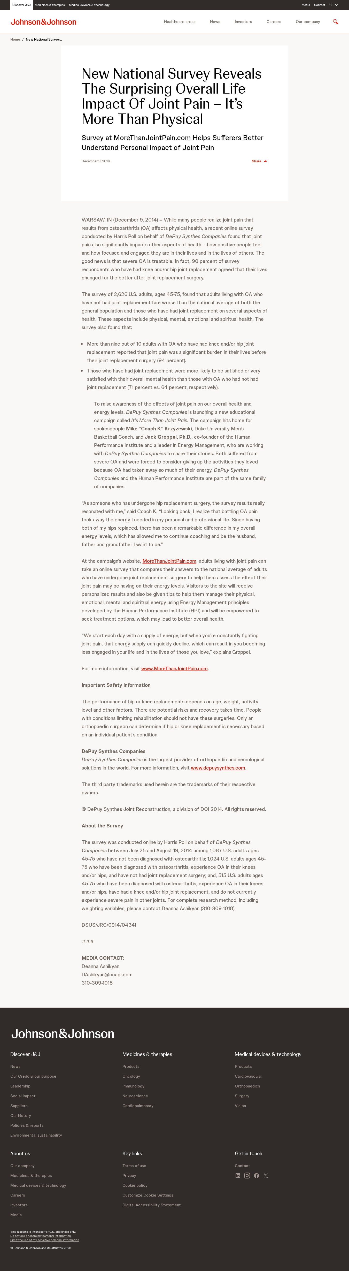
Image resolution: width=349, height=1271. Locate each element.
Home (15, 39)
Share (256, 161)
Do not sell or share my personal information (40, 1236)
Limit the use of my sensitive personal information (44, 1240)
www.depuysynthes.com (218, 767)
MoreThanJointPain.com (169, 561)
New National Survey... (44, 39)
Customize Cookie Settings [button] (147, 1195)
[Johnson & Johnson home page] (43, 21)
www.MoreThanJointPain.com (174, 668)
